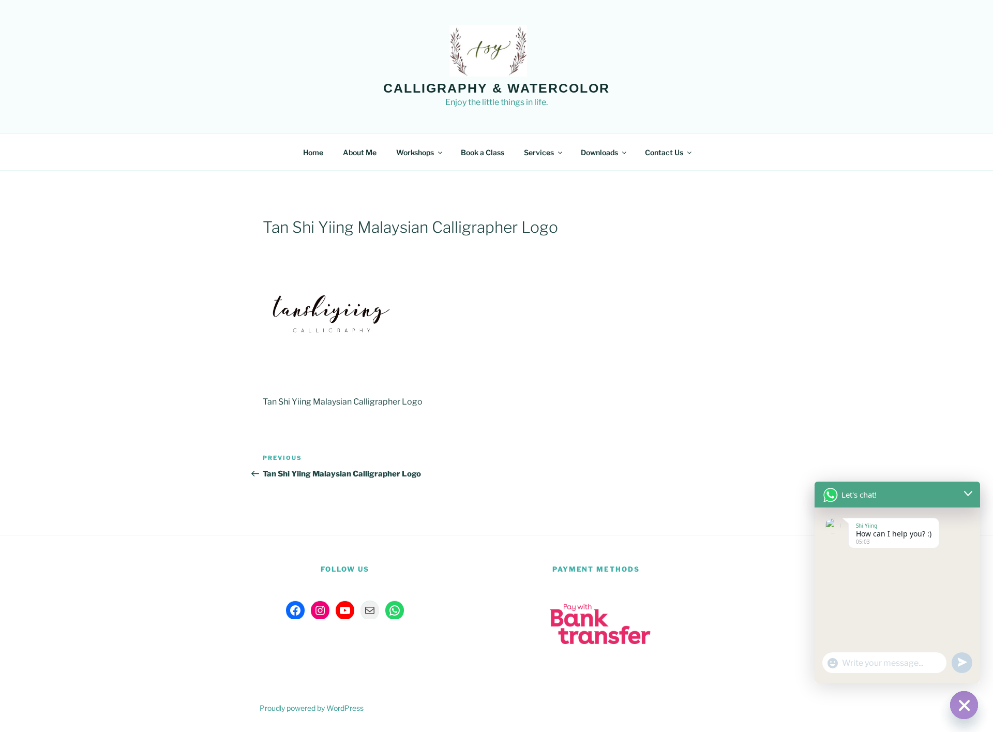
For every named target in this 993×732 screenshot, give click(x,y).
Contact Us (664, 152)
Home (313, 152)
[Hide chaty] (964, 705)
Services (539, 152)
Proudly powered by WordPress (312, 708)
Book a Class (482, 152)
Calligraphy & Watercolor (496, 88)
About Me (360, 152)
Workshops (415, 152)
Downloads (599, 152)
